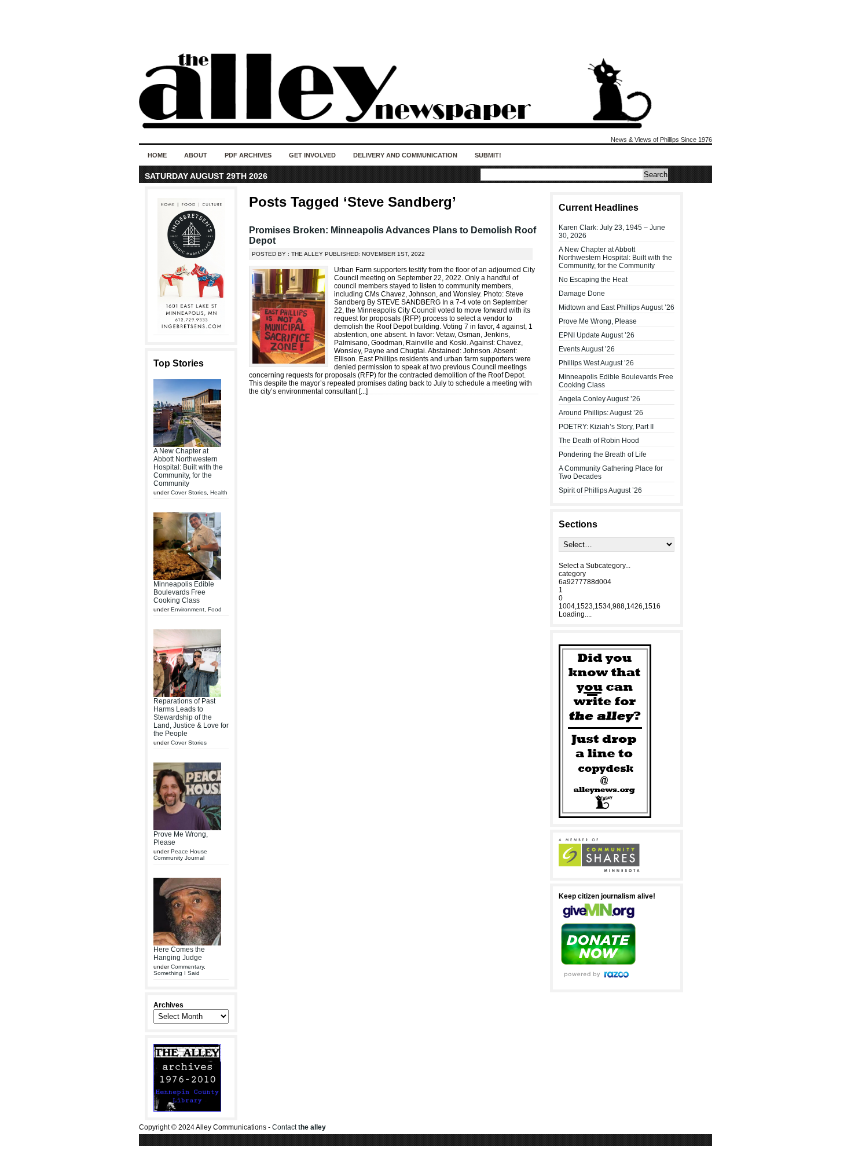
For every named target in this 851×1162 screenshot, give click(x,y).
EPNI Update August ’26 (596, 335)
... (363, 391)
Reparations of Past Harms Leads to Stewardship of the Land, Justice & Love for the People (191, 717)
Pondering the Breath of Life (603, 454)
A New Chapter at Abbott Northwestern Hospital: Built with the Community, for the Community (188, 467)
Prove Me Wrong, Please (598, 321)
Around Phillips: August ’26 (601, 413)
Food (215, 609)
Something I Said (176, 973)
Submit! (488, 155)
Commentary (187, 966)
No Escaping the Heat (593, 280)
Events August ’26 (587, 349)
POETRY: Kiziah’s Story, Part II (606, 427)
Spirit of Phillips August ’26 (600, 490)
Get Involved (312, 155)
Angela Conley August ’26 (599, 399)
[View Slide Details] (191, 265)
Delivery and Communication (405, 155)
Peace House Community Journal (180, 854)
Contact (299, 1127)
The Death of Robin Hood (599, 441)
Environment (187, 609)
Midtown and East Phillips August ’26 (616, 307)
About (195, 155)
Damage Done (582, 293)
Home (157, 155)
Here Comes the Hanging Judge (179, 953)
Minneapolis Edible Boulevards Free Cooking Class (183, 592)
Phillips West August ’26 (596, 363)
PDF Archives (248, 155)
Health (219, 492)
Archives (168, 1005)
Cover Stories (189, 492)
